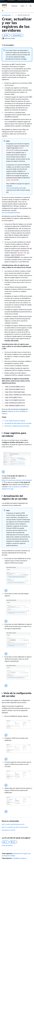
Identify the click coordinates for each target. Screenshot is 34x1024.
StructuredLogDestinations (15, 188)
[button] (8, 45)
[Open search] (30, 6)
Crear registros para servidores (15, 421)
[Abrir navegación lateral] (2, 10)
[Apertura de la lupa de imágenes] (3, 471)
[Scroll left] (10, 5)
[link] (24, 15)
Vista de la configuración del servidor (17, 426)
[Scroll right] (26, 5)
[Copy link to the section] (2, 433)
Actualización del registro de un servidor (18, 423)
